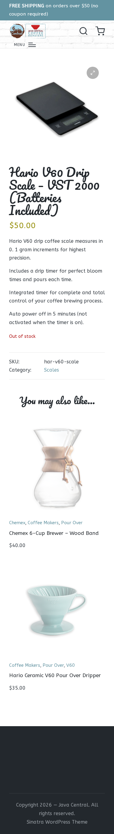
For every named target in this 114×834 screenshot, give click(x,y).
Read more (57, 515)
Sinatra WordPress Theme (57, 822)
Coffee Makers (43, 522)
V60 (70, 665)
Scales (51, 370)
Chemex (17, 522)
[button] (93, 73)
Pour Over (72, 522)
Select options (57, 657)
